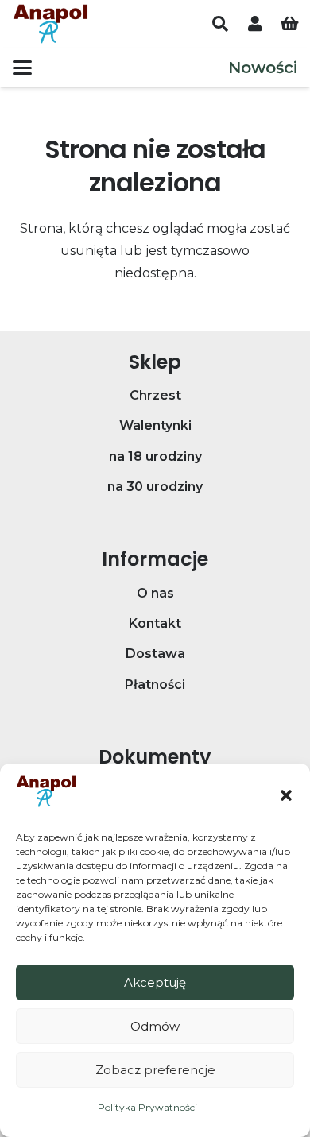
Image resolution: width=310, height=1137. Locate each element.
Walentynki (155, 425)
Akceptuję (155, 982)
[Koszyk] (290, 24)
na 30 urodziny (155, 486)
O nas (155, 593)
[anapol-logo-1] (50, 24)
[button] (286, 795)
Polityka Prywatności (147, 1107)
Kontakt (155, 623)
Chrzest (155, 395)
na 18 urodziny (155, 456)
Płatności (155, 684)
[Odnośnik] (255, 23)
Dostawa (155, 653)
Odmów (155, 1026)
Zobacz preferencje (155, 1069)
